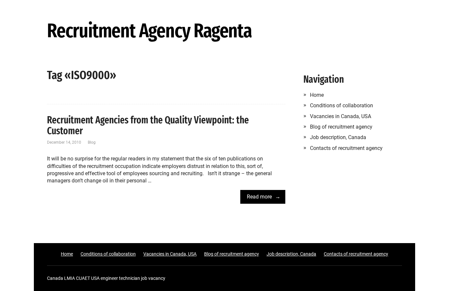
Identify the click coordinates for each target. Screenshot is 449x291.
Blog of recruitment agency (341, 127)
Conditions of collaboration (341, 105)
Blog (92, 142)
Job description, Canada (338, 137)
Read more (259, 197)
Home (317, 95)
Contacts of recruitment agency (346, 148)
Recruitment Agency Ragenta (149, 31)
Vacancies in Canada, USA (340, 116)
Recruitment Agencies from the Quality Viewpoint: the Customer (148, 125)
